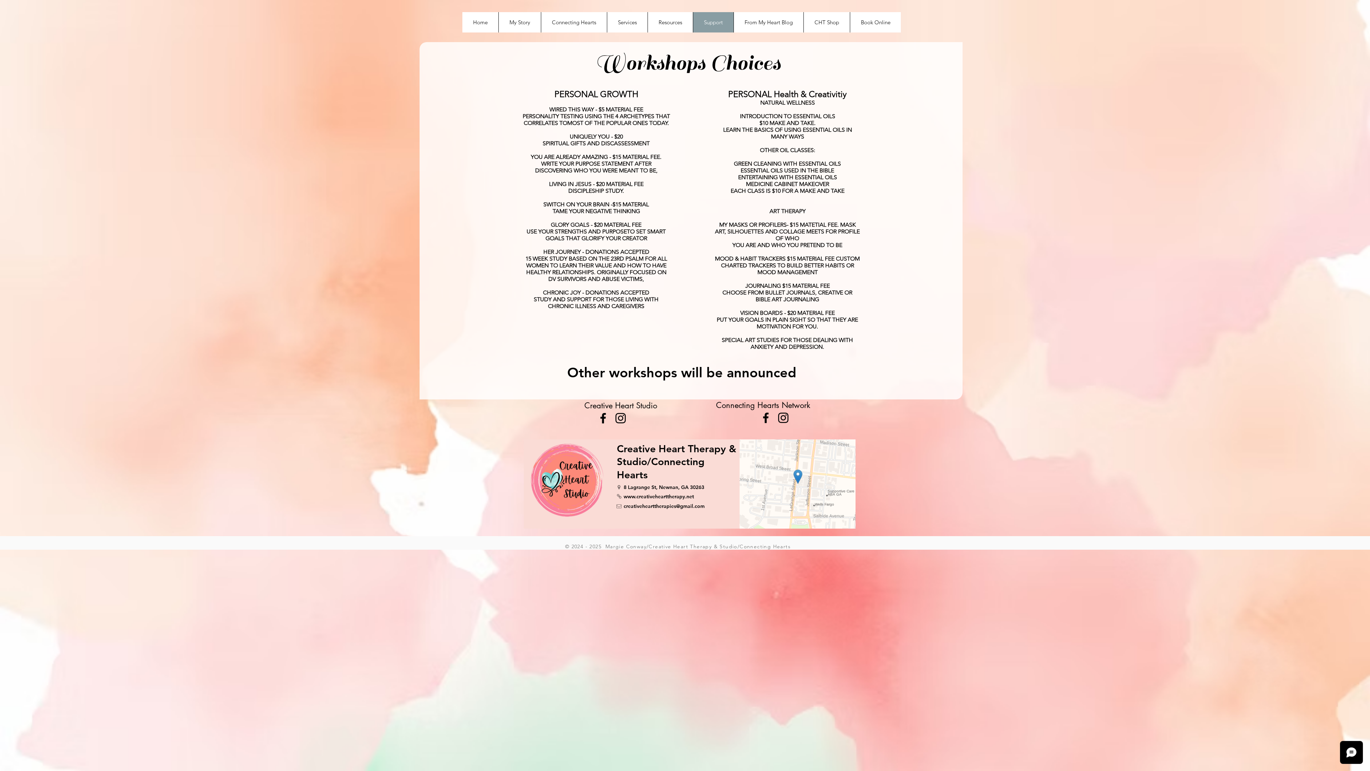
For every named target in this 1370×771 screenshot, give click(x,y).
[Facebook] (603, 418)
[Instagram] (621, 418)
